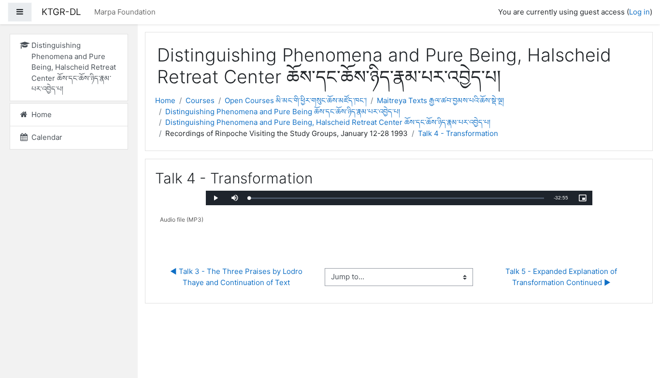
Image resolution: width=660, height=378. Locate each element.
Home (165, 100)
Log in (639, 11)
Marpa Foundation (125, 11)
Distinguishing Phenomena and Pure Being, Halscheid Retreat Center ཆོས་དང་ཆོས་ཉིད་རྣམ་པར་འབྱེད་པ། (327, 122)
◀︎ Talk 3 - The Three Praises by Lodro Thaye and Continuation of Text (237, 277)
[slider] (396, 198)
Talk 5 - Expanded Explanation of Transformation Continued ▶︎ (562, 277)
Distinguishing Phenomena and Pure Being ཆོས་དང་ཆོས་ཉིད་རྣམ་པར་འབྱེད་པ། (282, 111)
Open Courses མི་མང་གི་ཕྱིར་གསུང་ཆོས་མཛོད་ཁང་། (296, 100)
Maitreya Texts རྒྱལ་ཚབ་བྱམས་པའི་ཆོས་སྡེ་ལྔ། (440, 100)
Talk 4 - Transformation (458, 133)
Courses (200, 100)
